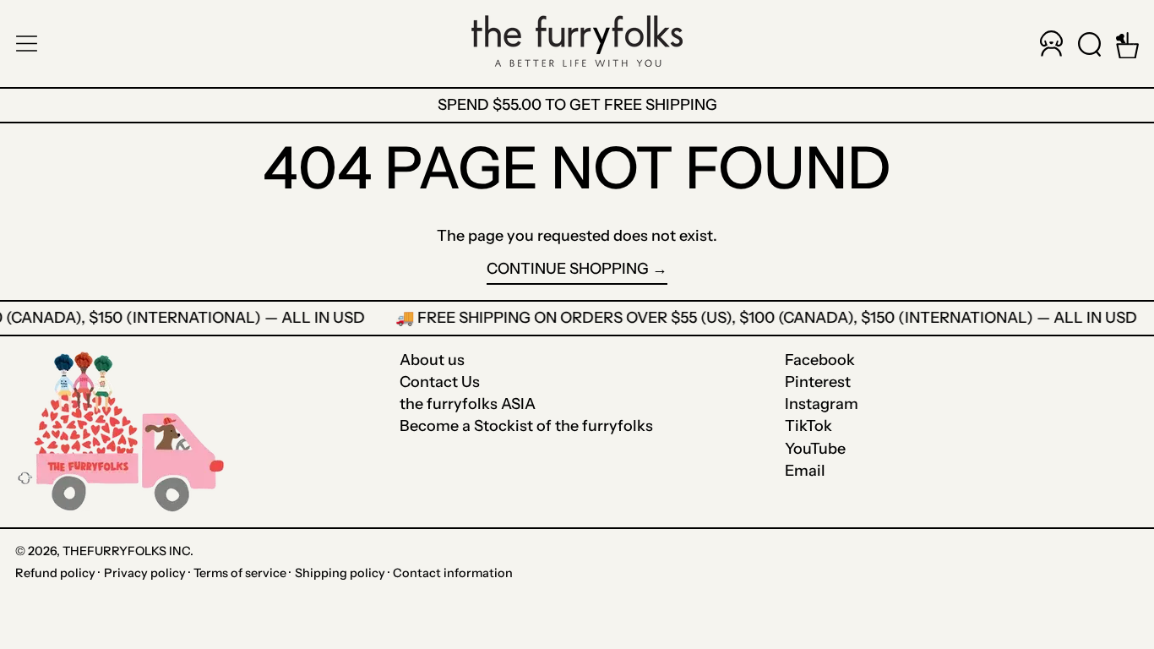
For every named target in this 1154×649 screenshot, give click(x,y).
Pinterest (818, 382)
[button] (1089, 43)
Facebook (820, 360)
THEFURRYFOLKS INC (126, 551)
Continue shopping (568, 269)
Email (805, 471)
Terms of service (239, 573)
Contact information (453, 573)
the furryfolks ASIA (468, 404)
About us (432, 360)
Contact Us (440, 382)
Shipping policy (340, 573)
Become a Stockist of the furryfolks (526, 426)
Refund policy (55, 573)
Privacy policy (145, 573)
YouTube (815, 449)
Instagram (821, 404)
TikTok (808, 426)
